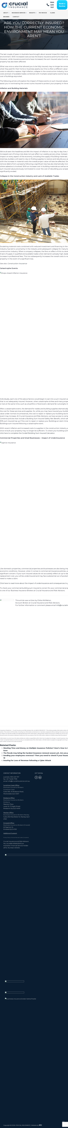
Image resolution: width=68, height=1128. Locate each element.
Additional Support (10, 833)
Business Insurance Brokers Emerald (16, 825)
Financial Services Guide (16, 837)
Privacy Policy (6, 837)
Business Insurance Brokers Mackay (16, 815)
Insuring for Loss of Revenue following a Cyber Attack (27, 760)
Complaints (26, 837)
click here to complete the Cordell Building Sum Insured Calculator (27, 433)
